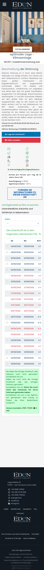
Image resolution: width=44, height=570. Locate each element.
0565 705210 (27, 408)
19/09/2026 (29, 358)
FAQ (35, 509)
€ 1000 (40, 317)
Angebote (27, 509)
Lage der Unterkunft (16, 134)
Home (6, 509)
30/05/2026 (29, 264)
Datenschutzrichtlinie (13, 557)
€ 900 (40, 305)
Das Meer (35, 534)
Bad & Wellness (29, 538)
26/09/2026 (29, 364)
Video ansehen (13, 140)
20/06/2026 (29, 281)
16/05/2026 (29, 252)
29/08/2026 (29, 340)
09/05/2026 (29, 246)
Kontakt (20, 513)
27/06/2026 (29, 287)
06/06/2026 (29, 270)
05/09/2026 (29, 346)
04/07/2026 (29, 293)
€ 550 (40, 270)
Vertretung (16, 509)
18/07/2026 (29, 305)
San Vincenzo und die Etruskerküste (15, 534)
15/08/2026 (29, 328)
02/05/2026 (16, 246)
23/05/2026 (29, 258)
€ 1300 (40, 323)
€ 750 (40, 293)
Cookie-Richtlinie (30, 557)
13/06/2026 (29, 276)
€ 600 (40, 346)
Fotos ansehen (22, 49)
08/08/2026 (29, 323)
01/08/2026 (29, 317)
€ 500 (40, 246)
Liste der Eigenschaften (21, 550)
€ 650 (40, 281)
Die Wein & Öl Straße (13, 538)
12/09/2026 (29, 352)
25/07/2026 (29, 311)
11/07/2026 (28, 299)
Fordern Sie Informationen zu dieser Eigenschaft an (25, 193)
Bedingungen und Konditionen (20, 554)
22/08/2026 (29, 334)
